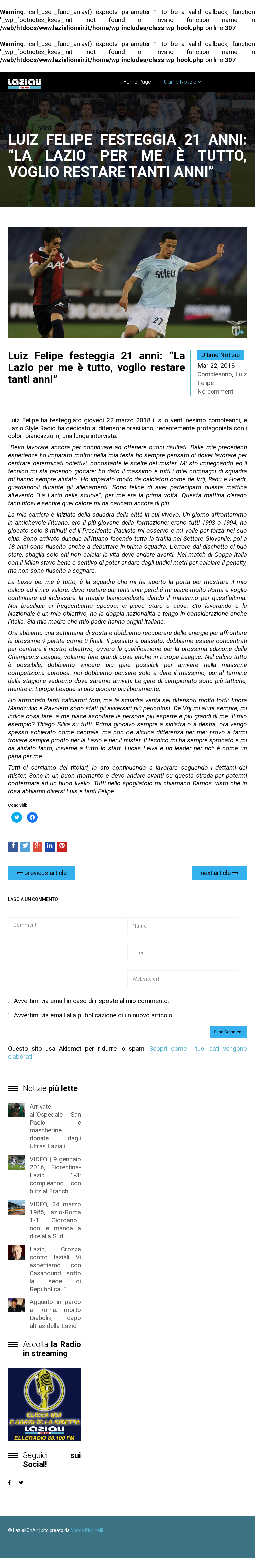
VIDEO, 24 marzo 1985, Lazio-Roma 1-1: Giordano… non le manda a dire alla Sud (55, 1220)
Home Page (137, 82)
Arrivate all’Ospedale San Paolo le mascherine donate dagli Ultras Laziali (55, 1126)
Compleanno (214, 374)
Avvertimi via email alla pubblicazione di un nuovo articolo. (94, 1015)
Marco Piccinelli (87, 1530)
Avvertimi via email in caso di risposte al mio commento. (91, 1001)
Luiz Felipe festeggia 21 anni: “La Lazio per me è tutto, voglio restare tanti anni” (96, 367)
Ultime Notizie (180, 82)
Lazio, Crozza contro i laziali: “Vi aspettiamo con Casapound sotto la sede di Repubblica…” (55, 1269)
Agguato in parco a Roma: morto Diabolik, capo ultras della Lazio (55, 1314)
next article (216, 873)
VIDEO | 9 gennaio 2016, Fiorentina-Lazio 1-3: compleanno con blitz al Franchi (55, 1175)
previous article (45, 873)
